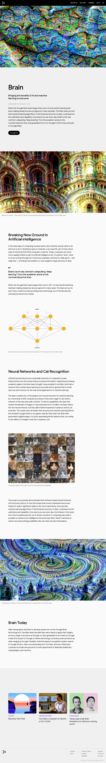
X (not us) (101, 754)
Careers (91, 3)
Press (71, 754)
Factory (83, 3)
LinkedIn (100, 751)
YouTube (100, 756)
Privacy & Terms (86, 751)
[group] (22, 706)
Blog (98, 3)
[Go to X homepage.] (3, 3)
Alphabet (84, 756)
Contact (72, 751)
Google (84, 754)
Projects (74, 3)
